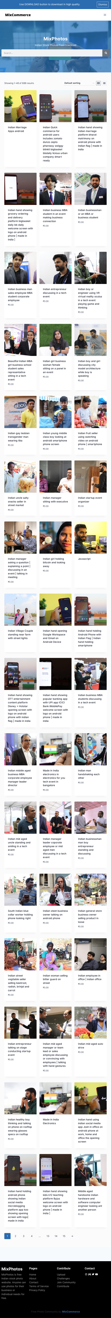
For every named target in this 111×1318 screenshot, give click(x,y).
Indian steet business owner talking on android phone (55, 914)
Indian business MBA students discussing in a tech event (90, 699)
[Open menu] (105, 15)
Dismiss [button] (102, 4)
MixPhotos (12, 1269)
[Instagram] (86, 1274)
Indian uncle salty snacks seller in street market (18, 501)
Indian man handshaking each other (89, 774)
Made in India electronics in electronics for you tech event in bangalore (54, 778)
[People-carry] (89, 1274)
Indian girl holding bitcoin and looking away (54, 562)
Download (14, 139)
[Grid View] (98, 83)
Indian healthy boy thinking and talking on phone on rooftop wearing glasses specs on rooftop (20, 1127)
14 (56, 1236)
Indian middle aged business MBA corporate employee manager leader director (20, 778)
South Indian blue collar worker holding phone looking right (20, 914)
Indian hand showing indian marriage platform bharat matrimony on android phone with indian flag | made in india (90, 138)
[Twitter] (93, 1274)
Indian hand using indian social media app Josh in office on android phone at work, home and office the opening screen (90, 1130)
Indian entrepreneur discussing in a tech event (54, 293)
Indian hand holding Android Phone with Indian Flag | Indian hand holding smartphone (89, 638)
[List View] (104, 83)
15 (64, 1236)
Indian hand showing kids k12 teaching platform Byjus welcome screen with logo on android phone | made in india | (55, 1202)
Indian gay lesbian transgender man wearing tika (18, 437)
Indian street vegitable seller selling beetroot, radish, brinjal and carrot (18, 983)
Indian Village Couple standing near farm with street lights (20, 634)
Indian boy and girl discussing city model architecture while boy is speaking (89, 368)
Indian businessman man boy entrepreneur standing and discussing (89, 846)
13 (48, 1236)
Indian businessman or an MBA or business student (89, 214)
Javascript (84, 558)
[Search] (106, 53)
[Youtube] (96, 1274)
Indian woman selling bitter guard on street (55, 979)
